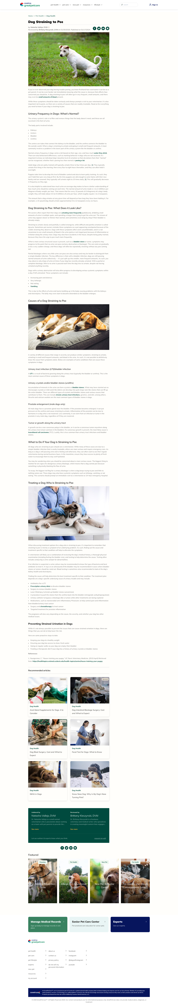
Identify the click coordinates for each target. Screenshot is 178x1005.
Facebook (72, 951)
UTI (31, 374)
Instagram (72, 956)
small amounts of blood (48, 97)
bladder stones (78, 387)
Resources (86, 5)
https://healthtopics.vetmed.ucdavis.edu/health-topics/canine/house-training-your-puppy (68, 661)
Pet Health (55, 5)
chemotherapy (46, 606)
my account (32, 978)
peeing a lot (80, 160)
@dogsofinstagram (76, 960)
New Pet (76, 5)
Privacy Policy (54, 960)
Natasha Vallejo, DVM (40, 27)
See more (35, 829)
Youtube (72, 965)
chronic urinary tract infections (68, 395)
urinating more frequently (71, 213)
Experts (31, 965)
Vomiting (33, 286)
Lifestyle (97, 5)
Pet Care (65, 5)
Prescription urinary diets (40, 586)
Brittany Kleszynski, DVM (48, 30)
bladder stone (79, 242)
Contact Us (52, 956)
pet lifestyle (32, 960)
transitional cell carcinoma (38, 432)
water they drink (100, 153)
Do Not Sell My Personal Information (56, 966)
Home (30, 16)
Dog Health (50, 16)
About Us (52, 951)
